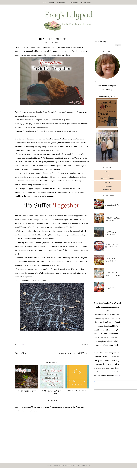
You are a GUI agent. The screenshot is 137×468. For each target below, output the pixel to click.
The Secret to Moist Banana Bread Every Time (112, 274)
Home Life (107, 182)
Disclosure (74, 2)
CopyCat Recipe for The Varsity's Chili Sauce (112, 219)
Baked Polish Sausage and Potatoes (110, 260)
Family (107, 175)
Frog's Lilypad (63, 465)
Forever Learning (107, 178)
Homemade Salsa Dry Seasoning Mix (112, 246)
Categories (61, 2)
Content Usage (86, 2)
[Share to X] (85, 345)
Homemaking (107, 186)
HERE (117, 375)
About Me (20, 345)
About (51, 2)
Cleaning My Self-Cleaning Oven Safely (111, 232)
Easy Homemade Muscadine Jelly (112, 205)
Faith (107, 171)
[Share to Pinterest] (88, 345)
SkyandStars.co (85, 465)
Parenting (107, 190)
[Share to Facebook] (83, 345)
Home (44, 2)
